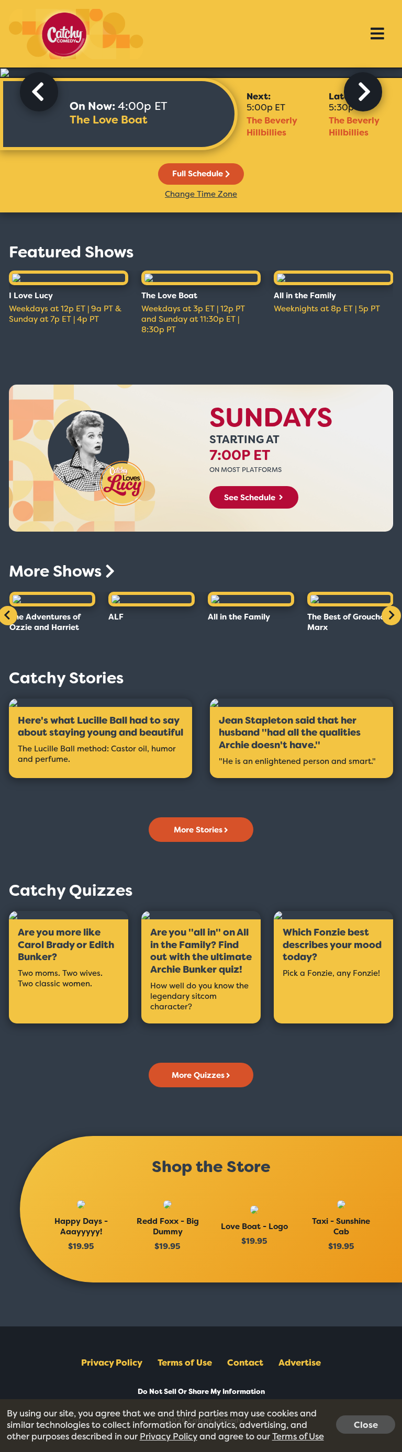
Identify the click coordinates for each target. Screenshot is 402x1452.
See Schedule (250, 497)
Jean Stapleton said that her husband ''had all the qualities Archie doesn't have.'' (290, 733)
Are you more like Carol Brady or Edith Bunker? (66, 945)
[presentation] (39, 92)
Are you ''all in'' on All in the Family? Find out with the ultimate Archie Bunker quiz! (201, 951)
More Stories (198, 830)
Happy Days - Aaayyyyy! (81, 1226)
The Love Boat (109, 119)
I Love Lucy (31, 295)
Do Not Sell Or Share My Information (201, 1391)
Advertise (299, 1362)
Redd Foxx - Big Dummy (168, 1226)
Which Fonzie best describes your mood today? (332, 945)
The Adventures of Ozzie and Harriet (45, 622)
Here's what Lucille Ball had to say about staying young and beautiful (100, 727)
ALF (116, 617)
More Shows (57, 571)
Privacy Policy (111, 1362)
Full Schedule (197, 173)
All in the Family (305, 295)
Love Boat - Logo (254, 1226)
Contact (245, 1362)
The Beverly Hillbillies (272, 126)
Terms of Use (185, 1362)
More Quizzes (198, 1075)
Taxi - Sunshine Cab (341, 1226)
